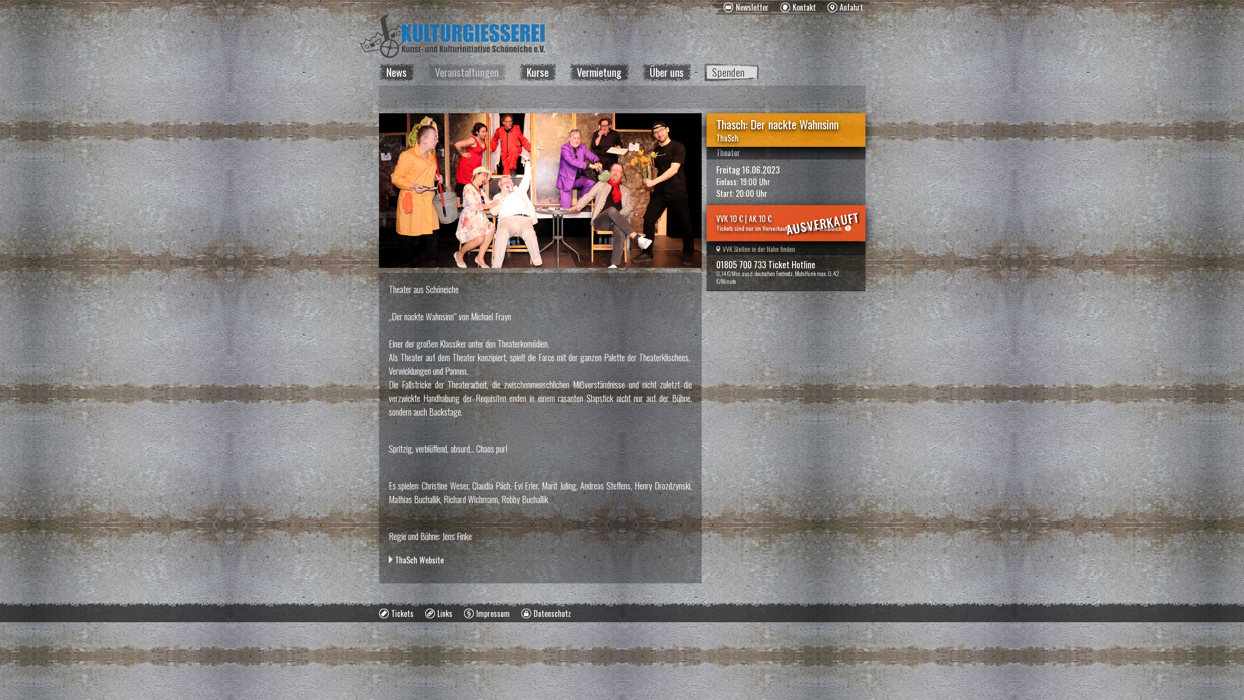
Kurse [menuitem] (538, 72)
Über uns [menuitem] (667, 72)
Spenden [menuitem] (728, 72)
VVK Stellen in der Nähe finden (759, 249)
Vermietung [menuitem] (599, 72)
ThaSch (727, 138)
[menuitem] (746, 7)
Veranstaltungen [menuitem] (467, 72)
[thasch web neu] (540, 190)
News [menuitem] (396, 72)
